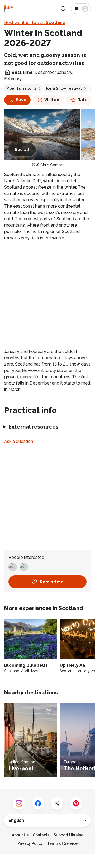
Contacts (41, 835)
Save (21, 99)
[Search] (63, 8)
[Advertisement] (47, 294)
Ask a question (18, 441)
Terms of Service (62, 843)
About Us (20, 835)
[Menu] (81, 8)
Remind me (52, 582)
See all (22, 149)
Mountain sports (21, 88)
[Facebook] (38, 803)
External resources (33, 427)
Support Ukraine (68, 835)
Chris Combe (51, 165)
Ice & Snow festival (64, 88)
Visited (51, 99)
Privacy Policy (30, 843)
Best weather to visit (34, 22)
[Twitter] (57, 803)
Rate (82, 99)
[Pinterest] (76, 803)
